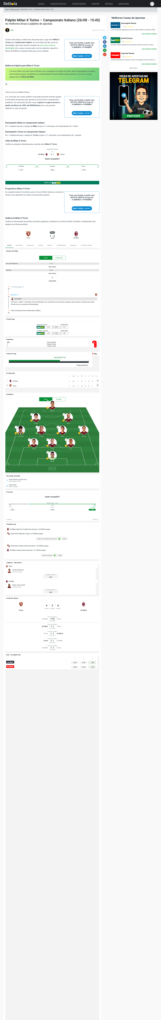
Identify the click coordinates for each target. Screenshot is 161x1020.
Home (7, 9)
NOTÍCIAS (109, 4)
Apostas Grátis (79, 4)
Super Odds (124, 4)
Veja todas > (133, 68)
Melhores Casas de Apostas (128, 17)
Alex (12, 30)
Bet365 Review (127, 38)
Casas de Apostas (58, 4)
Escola (41, 4)
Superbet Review (127, 53)
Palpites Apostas (14, 9)
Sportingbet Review (128, 23)
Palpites (95, 4)
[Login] (152, 4)
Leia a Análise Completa (149, 33)
